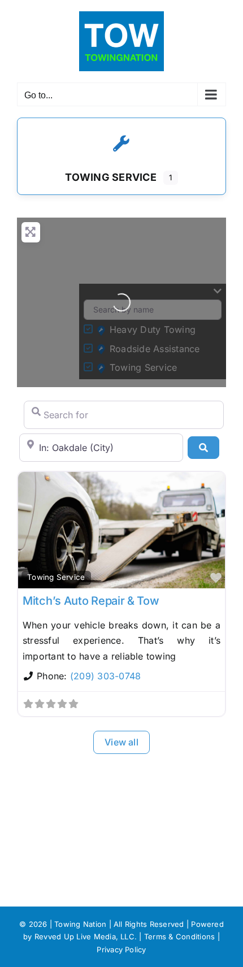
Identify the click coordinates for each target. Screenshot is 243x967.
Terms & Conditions (179, 936)
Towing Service (56, 577)
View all (121, 742)
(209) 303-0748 (105, 676)
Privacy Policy (121, 949)
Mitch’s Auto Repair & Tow (91, 601)
